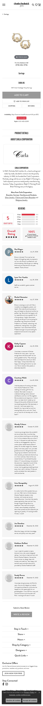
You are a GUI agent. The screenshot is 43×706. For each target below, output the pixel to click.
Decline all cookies (13, 700)
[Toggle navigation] (4, 4)
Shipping (11, 106)
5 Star (19, 215)
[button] (33, 4)
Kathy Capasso (20, 343)
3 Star (19, 219)
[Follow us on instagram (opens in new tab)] (6, 684)
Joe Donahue (19, 523)
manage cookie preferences (19, 695)
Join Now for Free (13, 673)
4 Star (19, 217)
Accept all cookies (30, 700)
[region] (21, 41)
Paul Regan (18, 249)
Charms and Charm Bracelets (25, 197)
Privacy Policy (29, 692)
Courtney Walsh (20, 377)
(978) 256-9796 (21, 65)
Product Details (21, 133)
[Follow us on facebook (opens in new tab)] (3, 684)
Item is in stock (21, 118)
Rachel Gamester (20, 297)
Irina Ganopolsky (20, 483)
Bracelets (9, 195)
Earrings (6, 14)
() (37, 215)
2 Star (19, 222)
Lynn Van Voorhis (21, 277)
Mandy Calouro (20, 424)
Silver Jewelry (9, 197)
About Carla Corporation (21, 139)
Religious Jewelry (21, 200)
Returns (31, 106)
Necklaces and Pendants (28, 195)
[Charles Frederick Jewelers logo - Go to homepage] (21, 5)
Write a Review (21, 614)
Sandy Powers (19, 575)
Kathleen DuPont (21, 543)
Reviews (21, 208)
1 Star (19, 224)
